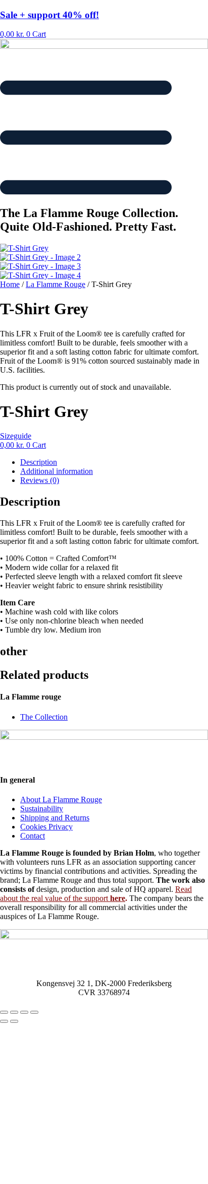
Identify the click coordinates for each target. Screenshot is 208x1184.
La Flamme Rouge (55, 284)
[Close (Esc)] (34, 1012)
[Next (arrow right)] (14, 1021)
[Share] (24, 1012)
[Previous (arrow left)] (4, 1021)
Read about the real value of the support (96, 893)
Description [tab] (38, 462)
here (116, 898)
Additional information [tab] (56, 471)
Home (10, 284)
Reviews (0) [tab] (39, 480)
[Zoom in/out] (4, 1012)
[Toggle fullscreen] (14, 1012)
